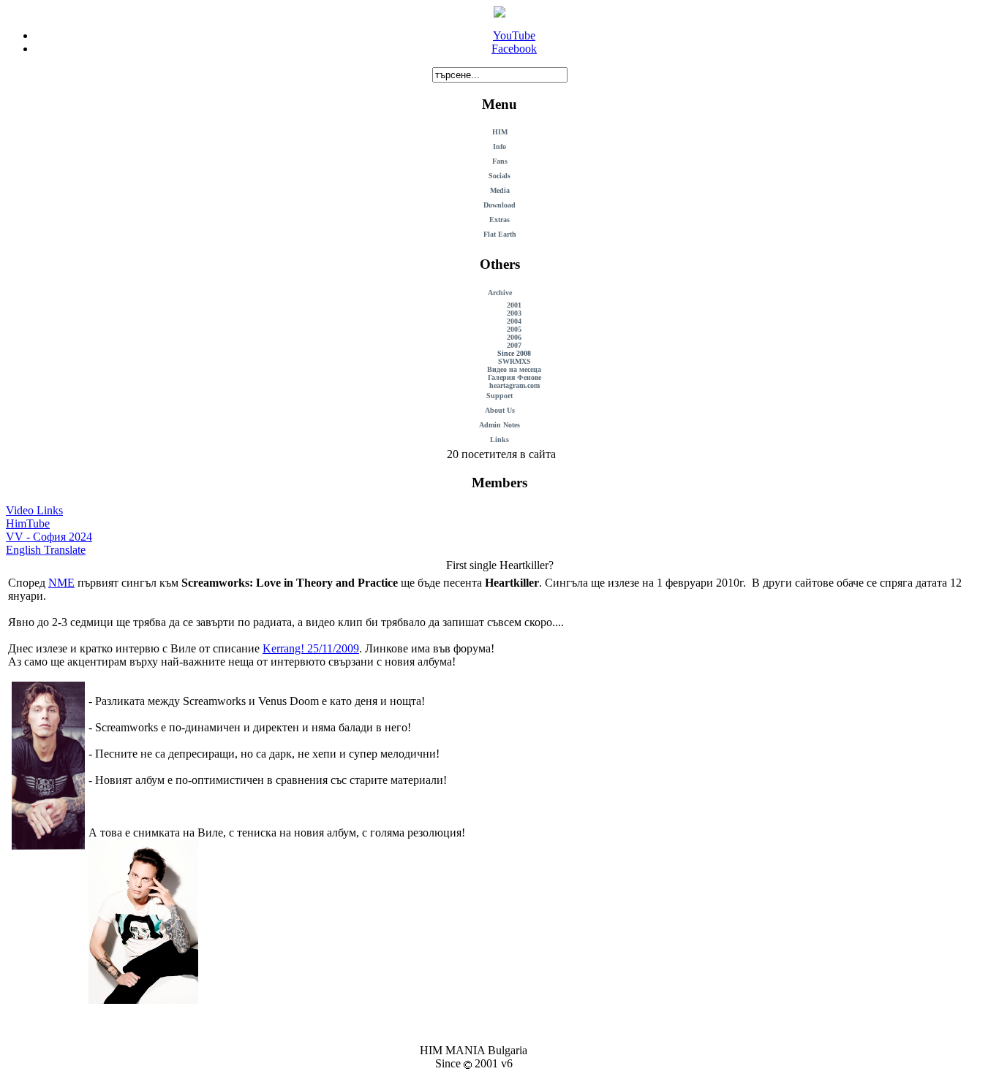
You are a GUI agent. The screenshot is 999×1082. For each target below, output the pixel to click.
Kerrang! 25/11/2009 (311, 648)
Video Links (34, 510)
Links (499, 439)
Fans (500, 161)
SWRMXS (514, 361)
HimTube (28, 523)
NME (61, 582)
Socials (499, 176)
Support (499, 396)
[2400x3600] (143, 1000)
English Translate (46, 550)
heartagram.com (514, 385)
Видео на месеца (514, 369)
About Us (500, 410)
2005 (514, 329)
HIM (500, 132)
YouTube (514, 35)
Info (499, 146)
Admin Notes (499, 425)
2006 (514, 337)
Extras (499, 220)
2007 (514, 345)
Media (500, 190)
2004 (514, 321)
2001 (514, 305)
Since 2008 (514, 353)
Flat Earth (499, 234)
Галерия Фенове (514, 377)
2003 (514, 313)
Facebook (514, 48)
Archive (500, 293)
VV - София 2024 (49, 536)
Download (499, 205)
